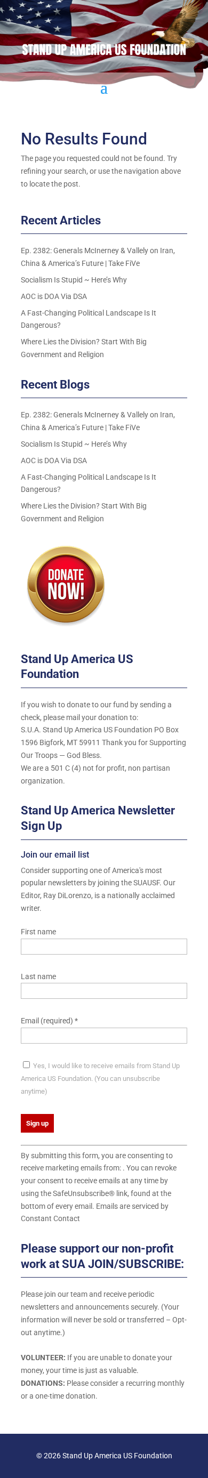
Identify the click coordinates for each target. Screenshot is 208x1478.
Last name (38, 976)
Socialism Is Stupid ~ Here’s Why (74, 280)
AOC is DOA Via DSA (54, 296)
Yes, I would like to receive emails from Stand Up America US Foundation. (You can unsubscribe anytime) (100, 1078)
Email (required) (49, 1020)
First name (38, 931)
